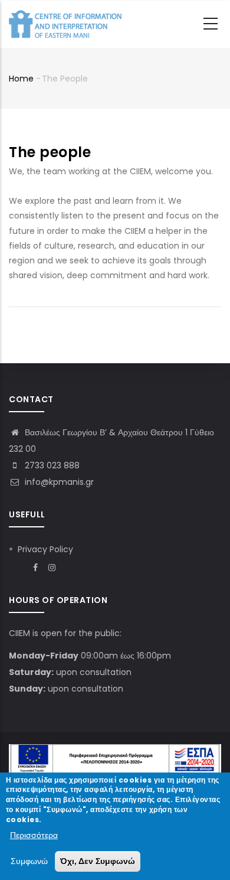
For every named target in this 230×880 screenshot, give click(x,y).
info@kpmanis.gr (58, 482)
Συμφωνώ (29, 861)
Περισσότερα (34, 835)
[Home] (68, 24)
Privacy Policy (45, 549)
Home (21, 78)
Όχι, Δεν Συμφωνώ (97, 861)
